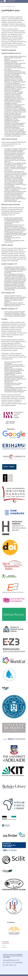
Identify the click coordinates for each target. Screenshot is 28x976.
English (3, 945)
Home (3, 6)
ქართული (4, 947)
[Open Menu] (1, 1)
